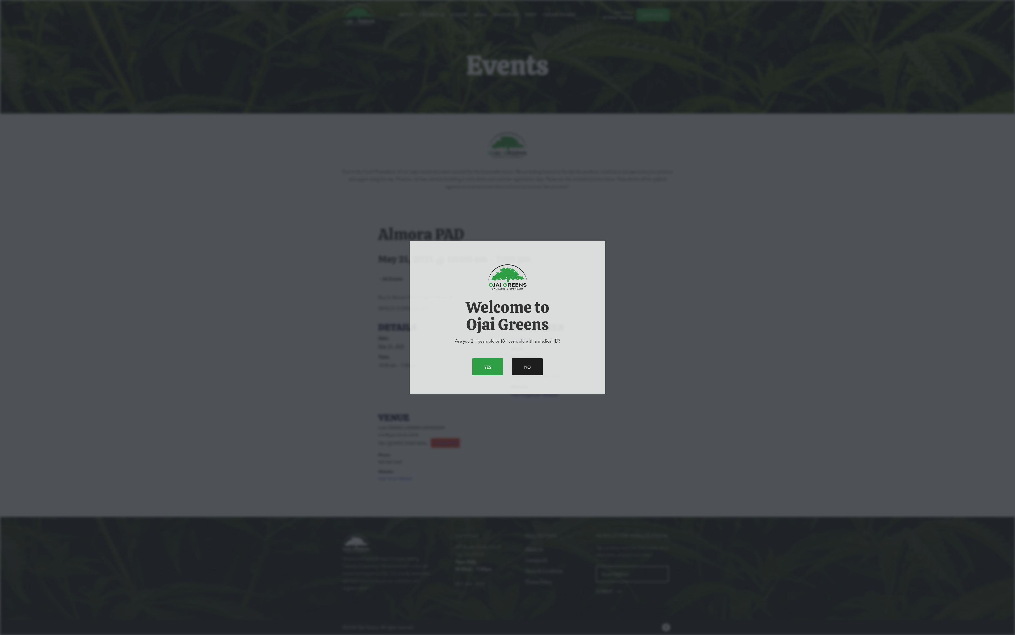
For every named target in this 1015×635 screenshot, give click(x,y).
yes (487, 367)
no (527, 367)
